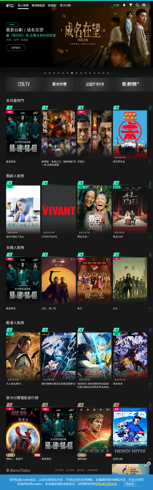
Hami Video (10, 5)
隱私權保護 (92, 470)
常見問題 (59, 470)
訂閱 (116, 5)
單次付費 (65, 5)
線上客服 (70, 470)
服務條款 (81, 470)
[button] (45, 73)
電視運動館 (38, 5)
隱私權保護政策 (106, 484)
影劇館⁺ (52, 5)
